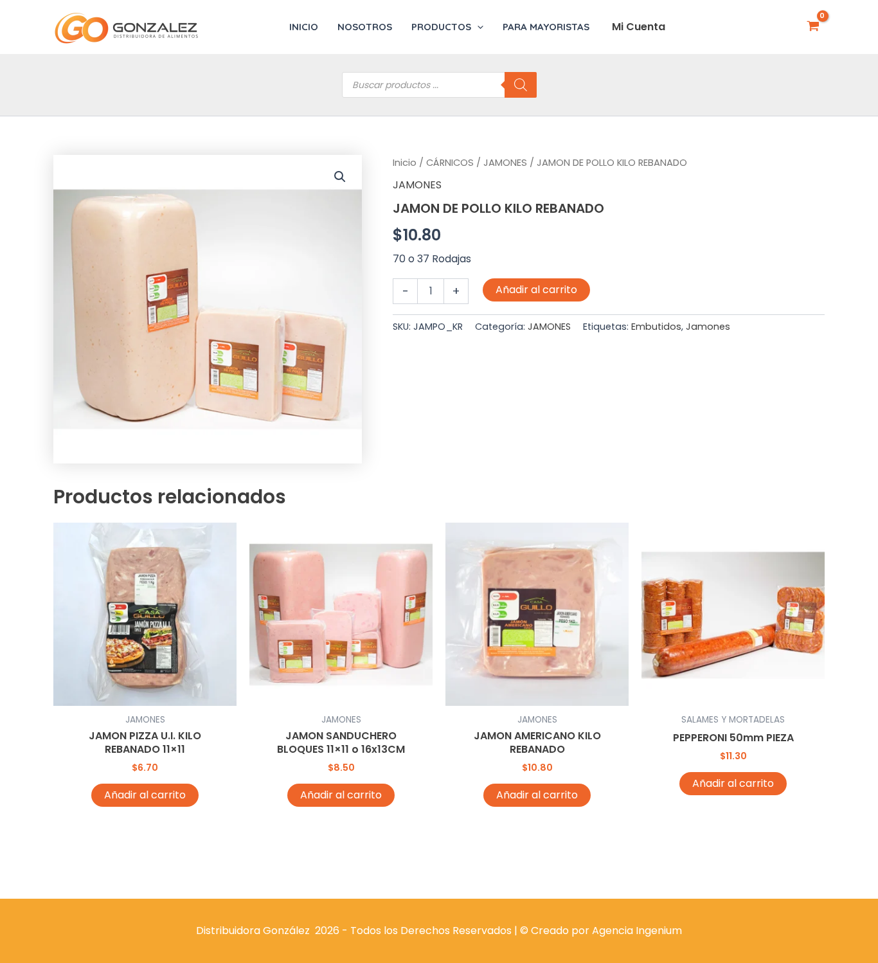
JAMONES (505, 162)
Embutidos (656, 326)
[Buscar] (521, 85)
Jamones (708, 326)
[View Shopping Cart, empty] (813, 27)
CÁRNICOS (450, 162)
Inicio (405, 162)
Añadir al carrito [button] (145, 795)
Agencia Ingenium (637, 930)
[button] (477, 27)
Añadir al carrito (536, 289)
